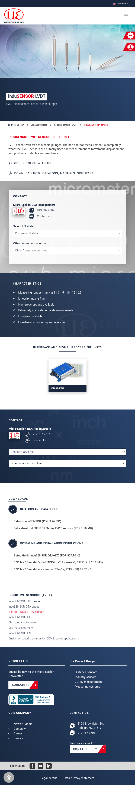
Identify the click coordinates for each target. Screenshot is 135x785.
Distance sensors (86, 672)
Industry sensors (85, 677)
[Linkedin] (49, 766)
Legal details (49, 778)
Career (18, 733)
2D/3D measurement (88, 682)
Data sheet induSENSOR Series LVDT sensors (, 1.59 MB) (53, 528)
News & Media (23, 724)
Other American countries (30, 243)
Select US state (23, 226)
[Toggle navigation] (126, 15)
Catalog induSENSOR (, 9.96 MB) (37, 521)
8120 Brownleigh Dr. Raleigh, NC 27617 (91, 726)
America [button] (121, 3)
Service (18, 738)
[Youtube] (40, 766)
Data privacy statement (79, 778)
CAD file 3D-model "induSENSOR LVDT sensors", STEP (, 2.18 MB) (58, 562)
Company (20, 729)
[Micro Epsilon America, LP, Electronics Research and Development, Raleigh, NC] (36, 699)
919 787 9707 (45, 210)
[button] (9, 777)
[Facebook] (32, 766)
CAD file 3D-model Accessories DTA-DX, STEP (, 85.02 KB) (53, 569)
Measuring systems (87, 686)
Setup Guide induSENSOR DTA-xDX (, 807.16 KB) (48, 555)
